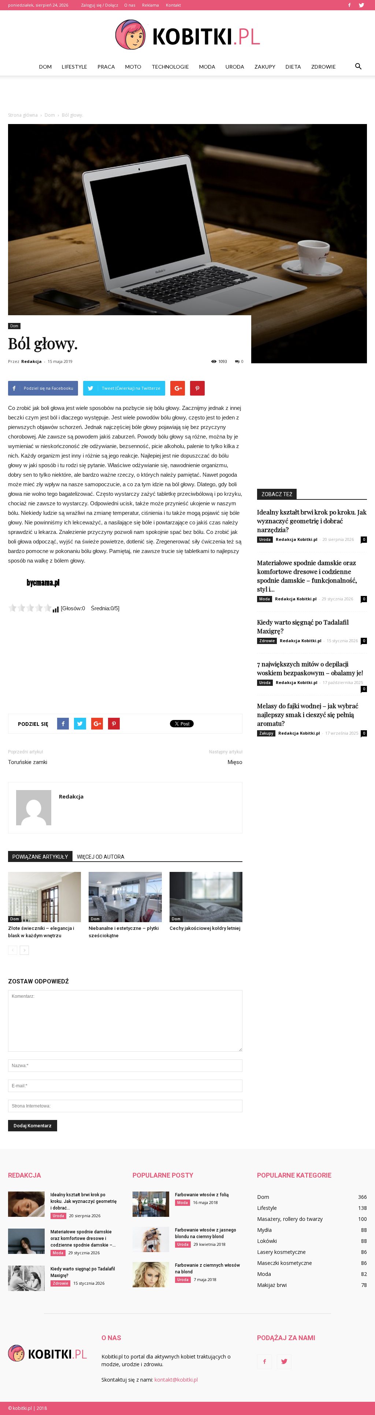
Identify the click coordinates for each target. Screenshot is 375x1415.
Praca (106, 66)
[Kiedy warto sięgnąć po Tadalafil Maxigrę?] (26, 1278)
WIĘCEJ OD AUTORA (101, 857)
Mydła (264, 1229)
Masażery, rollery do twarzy (290, 1218)
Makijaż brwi (272, 1284)
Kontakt (173, 5)
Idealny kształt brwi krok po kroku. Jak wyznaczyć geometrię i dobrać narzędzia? (312, 521)
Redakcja (31, 361)
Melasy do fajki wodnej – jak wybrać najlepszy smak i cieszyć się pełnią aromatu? (307, 714)
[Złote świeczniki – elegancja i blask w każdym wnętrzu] (44, 897)
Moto (133, 66)
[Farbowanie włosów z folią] (151, 1204)
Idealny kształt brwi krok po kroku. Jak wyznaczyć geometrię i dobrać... (83, 1201)
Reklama (150, 5)
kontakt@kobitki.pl (176, 1379)
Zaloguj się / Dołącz (99, 5)
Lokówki (267, 1240)
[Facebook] (349, 5)
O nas (129, 5)
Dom (45, 66)
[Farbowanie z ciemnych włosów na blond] (151, 1274)
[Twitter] (361, 5)
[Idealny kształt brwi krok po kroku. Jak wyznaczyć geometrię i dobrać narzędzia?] (26, 1204)
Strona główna (23, 115)
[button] (358, 67)
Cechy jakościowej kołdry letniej (205, 928)
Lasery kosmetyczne (281, 1251)
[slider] (30, 607)
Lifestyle (74, 66)
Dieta (293, 66)
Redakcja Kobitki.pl (297, 539)
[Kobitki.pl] (187, 34)
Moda (207, 66)
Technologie (170, 66)
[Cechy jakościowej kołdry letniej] (206, 897)
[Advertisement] (187, 95)
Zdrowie (323, 66)
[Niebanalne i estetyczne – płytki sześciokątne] (125, 897)
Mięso (235, 762)
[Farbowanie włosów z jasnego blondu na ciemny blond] (151, 1239)
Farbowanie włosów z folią (202, 1194)
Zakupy (265, 66)
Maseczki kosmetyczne (284, 1262)
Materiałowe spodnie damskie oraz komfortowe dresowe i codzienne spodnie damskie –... (83, 1238)
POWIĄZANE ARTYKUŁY (40, 857)
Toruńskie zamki (27, 762)
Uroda (235, 66)
